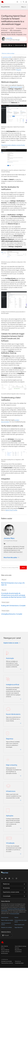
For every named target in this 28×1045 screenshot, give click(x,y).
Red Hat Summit (4, 953)
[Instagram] (16, 879)
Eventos (2, 948)
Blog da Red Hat (5, 7)
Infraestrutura (10, 791)
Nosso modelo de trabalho (7, 920)
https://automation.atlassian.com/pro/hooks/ (13, 145)
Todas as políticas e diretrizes (7, 963)
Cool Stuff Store (18, 951)
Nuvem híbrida (11, 34)
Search (23, 567)
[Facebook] (9, 879)
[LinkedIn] (2, 879)
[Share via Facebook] (9, 45)
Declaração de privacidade (6, 961)
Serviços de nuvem (16, 32)
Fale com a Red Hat (5, 949)
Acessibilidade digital (19, 963)
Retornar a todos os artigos (8, 53)
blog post (18, 69)
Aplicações (9, 816)
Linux (24, 34)
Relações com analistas (6, 927)
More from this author (10, 557)
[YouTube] (6, 879)
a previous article (7, 57)
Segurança (9, 739)
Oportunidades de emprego (20, 946)
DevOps (3, 34)
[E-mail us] (15, 45)
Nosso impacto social (19, 924)
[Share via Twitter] (13, 45)
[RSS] (25, 45)
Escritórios (17, 948)
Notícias (16, 917)
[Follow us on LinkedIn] (4, 544)
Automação (10, 658)
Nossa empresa (4, 917)
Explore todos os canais (11, 643)
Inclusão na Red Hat (5, 951)
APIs (11, 30)
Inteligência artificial (12, 685)
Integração (19, 34)
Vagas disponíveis (19, 927)
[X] (13, 879)
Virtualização (10, 843)
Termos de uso (18, 961)
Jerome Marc (9, 38)
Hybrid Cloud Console (16, 87)
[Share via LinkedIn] (11, 45)
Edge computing (11, 765)
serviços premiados (14, 913)
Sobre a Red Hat (4, 946)
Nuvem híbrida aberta (13, 714)
